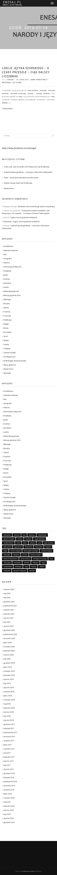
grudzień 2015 (9, 822)
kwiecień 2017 (9, 757)
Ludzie (6, 287)
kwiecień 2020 (9, 650)
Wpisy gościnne (9, 365)
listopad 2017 (8, 728)
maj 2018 (6, 704)
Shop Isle (19, 871)
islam (18, 543)
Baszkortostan (42, 535)
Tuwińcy (33, 567)
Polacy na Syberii (36, 555)
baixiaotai (7, 221)
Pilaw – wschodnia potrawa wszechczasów (21, 177)
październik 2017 (10, 732)
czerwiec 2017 (9, 749)
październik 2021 (10, 605)
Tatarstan (35, 563)
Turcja (43, 563)
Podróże (6, 311)
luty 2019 (6, 683)
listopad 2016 (8, 777)
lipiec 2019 (7, 667)
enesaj (11, 80)
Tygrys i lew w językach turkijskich (23, 217)
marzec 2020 (8, 655)
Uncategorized (9, 356)
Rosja (51, 559)
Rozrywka (7, 332)
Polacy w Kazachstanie (10, 559)
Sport (5, 336)
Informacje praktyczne (12, 267)
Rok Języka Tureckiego (40, 559)
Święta (6, 340)
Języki (5, 275)
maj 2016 (6, 802)
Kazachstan (38, 547)
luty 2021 (6, 622)
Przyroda (7, 316)
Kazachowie (28, 547)
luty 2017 (6, 765)
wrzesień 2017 (9, 736)
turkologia (18, 567)
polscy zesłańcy (25, 559)
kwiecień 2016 (9, 806)
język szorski (7, 547)
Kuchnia (6, 279)
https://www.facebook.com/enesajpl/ (19, 148)
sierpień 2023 (8, 589)
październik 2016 (10, 781)
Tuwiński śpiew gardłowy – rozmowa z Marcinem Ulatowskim (28, 172)
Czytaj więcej (7, 108)
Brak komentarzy (39, 80)
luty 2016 (6, 814)
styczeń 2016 (8, 818)
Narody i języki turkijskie (12, 5)
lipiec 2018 (7, 695)
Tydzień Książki (9, 352)
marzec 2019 (8, 679)
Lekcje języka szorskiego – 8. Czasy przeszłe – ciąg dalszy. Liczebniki (26, 72)
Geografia (7, 258)
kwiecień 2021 (9, 614)
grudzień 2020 (9, 630)
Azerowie (16, 535)
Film (4, 254)
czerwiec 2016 (9, 798)
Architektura (8, 246)
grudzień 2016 (9, 773)
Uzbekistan (7, 571)
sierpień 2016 (8, 789)
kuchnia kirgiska (16, 551)
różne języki (7, 563)
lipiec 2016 (7, 794)
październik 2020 (10, 634)
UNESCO (41, 567)
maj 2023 (6, 593)
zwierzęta (32, 571)
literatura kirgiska (46, 551)
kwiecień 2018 (9, 708)
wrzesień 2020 (9, 638)
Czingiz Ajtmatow (39, 539)
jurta (39, 543)
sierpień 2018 (8, 691)
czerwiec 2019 (9, 671)
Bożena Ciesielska (9, 539)
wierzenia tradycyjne (19, 571)
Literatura (7, 283)
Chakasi (19, 539)
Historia (6, 262)
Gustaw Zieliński (8, 543)
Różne (5, 328)
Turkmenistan (8, 567)
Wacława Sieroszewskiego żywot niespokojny (36, 206)
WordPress (37, 871)
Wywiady (7, 373)
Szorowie (26, 563)
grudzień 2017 (9, 724)
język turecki (18, 547)
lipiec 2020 (7, 642)
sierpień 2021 (8, 610)
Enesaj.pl (12, 2)
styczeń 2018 (8, 720)
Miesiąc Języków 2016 (11, 295)
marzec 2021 (8, 618)
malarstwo (7, 555)
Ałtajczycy (32, 535)
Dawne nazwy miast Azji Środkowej (18, 183)
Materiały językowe (12, 82)
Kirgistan (48, 547)
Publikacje (7, 320)
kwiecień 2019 (9, 675)
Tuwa (26, 567)
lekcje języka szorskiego (31, 551)
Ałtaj (24, 535)
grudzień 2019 (9, 663)
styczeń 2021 (8, 626)
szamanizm (17, 563)
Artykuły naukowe (10, 250)
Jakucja (32, 543)
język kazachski (48, 543)
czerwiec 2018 (9, 700)
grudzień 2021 (9, 601)
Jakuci (25, 543)
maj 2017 (6, 753)
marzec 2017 (8, 761)
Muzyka (6, 303)
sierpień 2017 (8, 740)
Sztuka (6, 344)
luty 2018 (6, 716)
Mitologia (7, 299)
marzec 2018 (8, 712)
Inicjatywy (7, 271)
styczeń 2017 (8, 769)
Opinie (6, 307)
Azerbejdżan (7, 535)
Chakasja (28, 539)
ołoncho (24, 555)
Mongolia (16, 555)
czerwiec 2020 (9, 646)
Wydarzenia (9, 188)
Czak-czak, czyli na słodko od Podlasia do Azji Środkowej (26, 167)
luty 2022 (6, 597)
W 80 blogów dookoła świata (14, 361)
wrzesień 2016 (9, 785)
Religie (6, 324)
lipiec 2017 (7, 744)
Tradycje (6, 348)
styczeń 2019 (8, 687)
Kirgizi (5, 551)
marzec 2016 (8, 810)
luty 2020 (6, 659)
